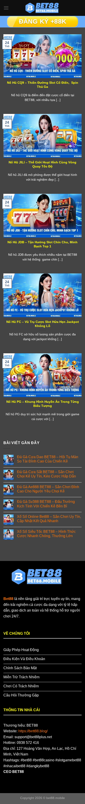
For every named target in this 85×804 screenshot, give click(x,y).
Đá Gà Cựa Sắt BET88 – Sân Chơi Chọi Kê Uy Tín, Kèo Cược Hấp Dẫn (46, 474)
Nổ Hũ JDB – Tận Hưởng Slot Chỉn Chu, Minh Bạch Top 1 (42, 244)
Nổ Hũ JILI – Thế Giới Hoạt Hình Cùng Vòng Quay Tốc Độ (42, 164)
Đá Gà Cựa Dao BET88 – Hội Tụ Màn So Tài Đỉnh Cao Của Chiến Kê (47, 459)
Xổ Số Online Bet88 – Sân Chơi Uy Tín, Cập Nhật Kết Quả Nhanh (49, 519)
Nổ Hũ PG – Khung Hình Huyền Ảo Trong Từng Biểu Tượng (42, 404)
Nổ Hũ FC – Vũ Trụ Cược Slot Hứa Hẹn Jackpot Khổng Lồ (42, 324)
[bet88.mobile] (42, 8)
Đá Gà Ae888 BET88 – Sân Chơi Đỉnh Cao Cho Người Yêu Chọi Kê (48, 489)
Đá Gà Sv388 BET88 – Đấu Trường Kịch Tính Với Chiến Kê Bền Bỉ (46, 504)
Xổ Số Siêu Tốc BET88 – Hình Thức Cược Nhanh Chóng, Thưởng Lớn (46, 534)
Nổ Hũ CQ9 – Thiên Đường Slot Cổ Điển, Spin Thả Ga (42, 85)
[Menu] (6, 7)
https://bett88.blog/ (33, 731)
